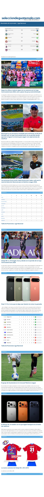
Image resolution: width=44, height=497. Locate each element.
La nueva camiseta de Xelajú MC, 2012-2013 (15, 468)
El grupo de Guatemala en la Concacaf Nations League (18, 383)
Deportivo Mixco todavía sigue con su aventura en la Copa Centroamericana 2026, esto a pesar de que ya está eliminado (21, 91)
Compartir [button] (38, 58)
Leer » (41, 102)
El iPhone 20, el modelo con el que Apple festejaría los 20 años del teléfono (21, 425)
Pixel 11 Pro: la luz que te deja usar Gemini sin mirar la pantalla (21, 304)
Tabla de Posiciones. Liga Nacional (12, 223)
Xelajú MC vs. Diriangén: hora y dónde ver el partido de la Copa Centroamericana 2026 (21, 261)
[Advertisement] (22, 7)
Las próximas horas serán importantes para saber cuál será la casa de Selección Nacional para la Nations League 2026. (21, 181)
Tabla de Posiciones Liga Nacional (12, 346)
